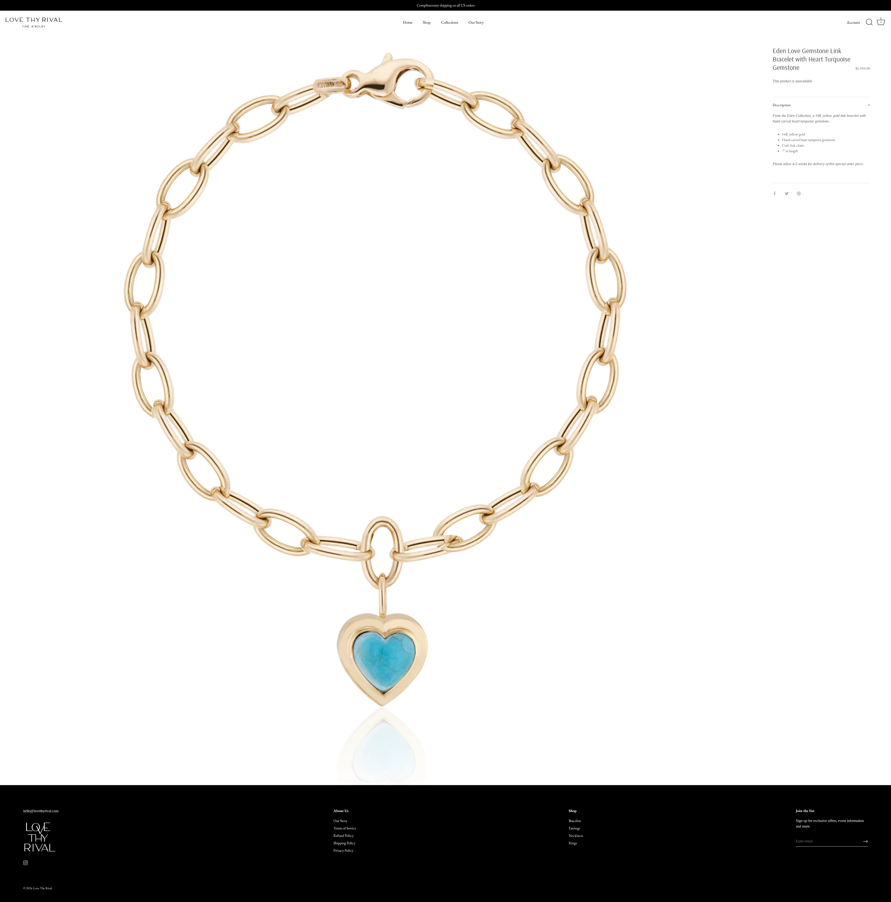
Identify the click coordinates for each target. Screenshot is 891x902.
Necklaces (576, 835)
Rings (573, 843)
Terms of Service (344, 828)
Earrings (574, 828)
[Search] (869, 22)
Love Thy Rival (42, 888)
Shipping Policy (344, 843)
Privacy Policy (343, 850)
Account (853, 22)
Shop (427, 22)
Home (408, 22)
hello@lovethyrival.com (40, 811)
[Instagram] (25, 862)
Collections (449, 22)
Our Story (476, 22)
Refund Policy (343, 835)
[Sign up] (865, 841)
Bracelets (575, 820)
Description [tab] (782, 105)
